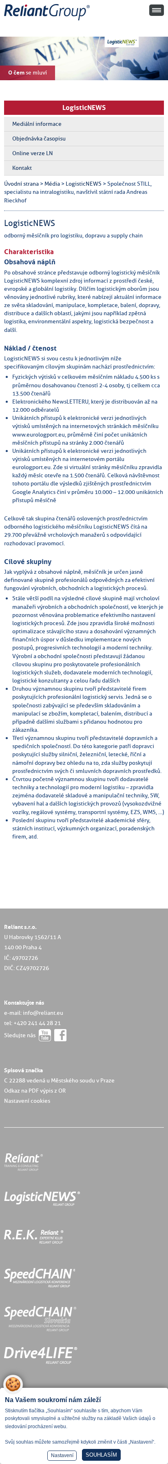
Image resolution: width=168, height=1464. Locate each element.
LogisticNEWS (84, 107)
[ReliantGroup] (48, 20)
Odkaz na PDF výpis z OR (35, 1090)
